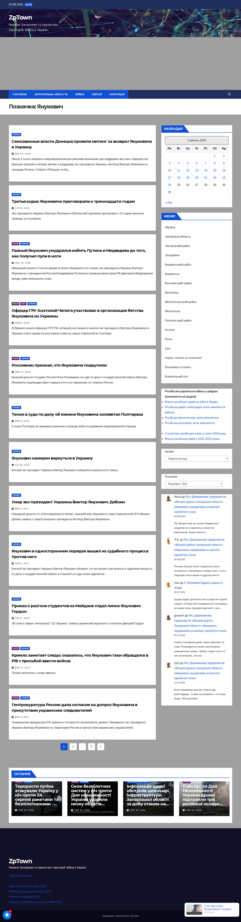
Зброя (97, 94)
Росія (15, 244)
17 (169, 177)
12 (187, 170)
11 (178, 170)
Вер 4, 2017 (22, 509)
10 (169, 170)
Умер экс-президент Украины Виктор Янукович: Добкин (68, 502)
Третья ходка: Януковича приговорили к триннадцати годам (73, 201)
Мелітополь (172, 311)
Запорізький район (177, 245)
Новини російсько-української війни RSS (35, 902)
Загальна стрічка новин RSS (27, 886)
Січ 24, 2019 (22, 208)
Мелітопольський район (181, 301)
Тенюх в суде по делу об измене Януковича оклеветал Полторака (77, 414)
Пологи (170, 329)
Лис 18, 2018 (23, 263)
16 (223, 170)
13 (196, 170)
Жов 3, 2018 (22, 323)
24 (169, 184)
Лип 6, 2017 (22, 563)
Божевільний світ (176, 376)
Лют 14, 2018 (23, 372)
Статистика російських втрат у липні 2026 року (195, 433)
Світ (23, 304)
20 (196, 177)
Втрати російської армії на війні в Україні (191, 401)
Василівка (172, 292)
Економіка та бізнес (178, 367)
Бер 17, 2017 (22, 667)
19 (187, 177)
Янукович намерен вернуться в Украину (52, 458)
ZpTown (20, 17)
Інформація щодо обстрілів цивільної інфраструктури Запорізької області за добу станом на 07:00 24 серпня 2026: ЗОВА (148, 799)
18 (178, 177)
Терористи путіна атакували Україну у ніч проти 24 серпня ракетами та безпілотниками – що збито (36, 797)
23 (223, 177)
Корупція (117, 94)
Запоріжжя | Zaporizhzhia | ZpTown (121, 916)
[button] (229, 94)
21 (205, 177)
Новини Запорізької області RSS (30, 891)
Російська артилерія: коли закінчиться (190, 422)
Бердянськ (172, 273)
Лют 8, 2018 (22, 421)
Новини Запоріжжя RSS (25, 896)
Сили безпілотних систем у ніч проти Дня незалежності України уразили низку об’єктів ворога (91, 797)
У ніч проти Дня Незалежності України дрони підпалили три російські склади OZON (201, 797)
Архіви (169, 451)
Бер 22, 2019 (22, 154)
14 (205, 170)
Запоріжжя (172, 255)
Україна (16, 135)
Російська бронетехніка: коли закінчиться (192, 417)
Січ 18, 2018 (22, 465)
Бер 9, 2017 (22, 717)
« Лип (168, 202)
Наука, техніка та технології (183, 357)
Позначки (171, 476)
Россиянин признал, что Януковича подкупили (59, 365)
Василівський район (178, 283)
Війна (80, 94)
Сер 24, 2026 (26, 810)
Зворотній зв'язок (20, 875)
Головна (20, 94)
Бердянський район (178, 264)
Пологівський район (178, 320)
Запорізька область (51, 94)
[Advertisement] (120, 63)
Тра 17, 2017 (22, 618)
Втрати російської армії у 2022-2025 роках (192, 438)
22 (214, 177)
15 (214, 170)
